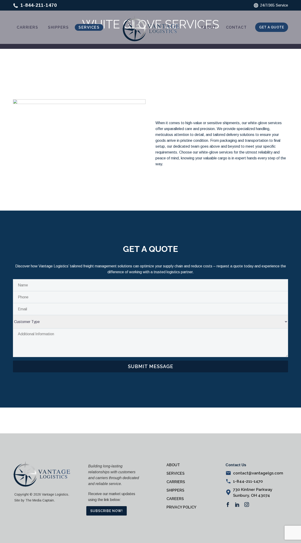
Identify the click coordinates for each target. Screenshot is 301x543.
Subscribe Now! (106, 511)
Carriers (27, 27)
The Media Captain (39, 500)
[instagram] (246, 504)
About (208, 27)
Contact (236, 27)
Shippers (58, 27)
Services (89, 27)
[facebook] (228, 504)
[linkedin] (237, 504)
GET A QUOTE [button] (271, 27)
